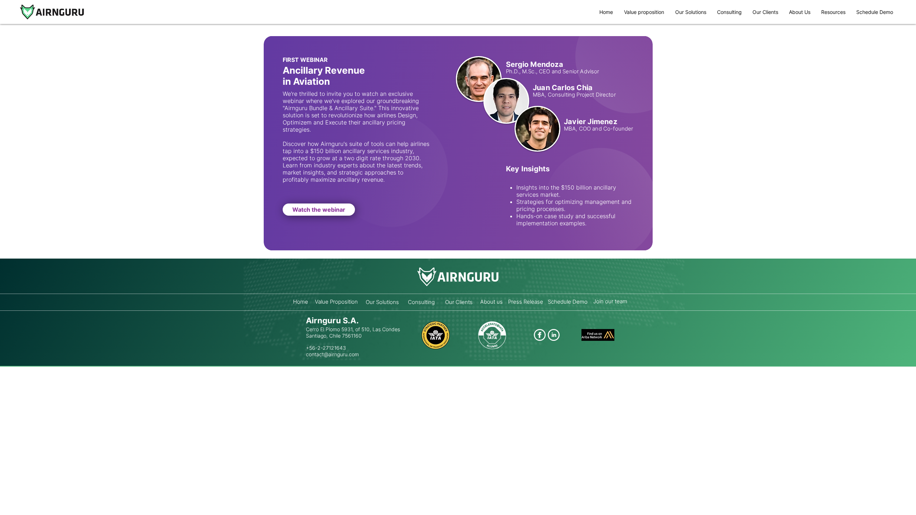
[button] (833, 12)
